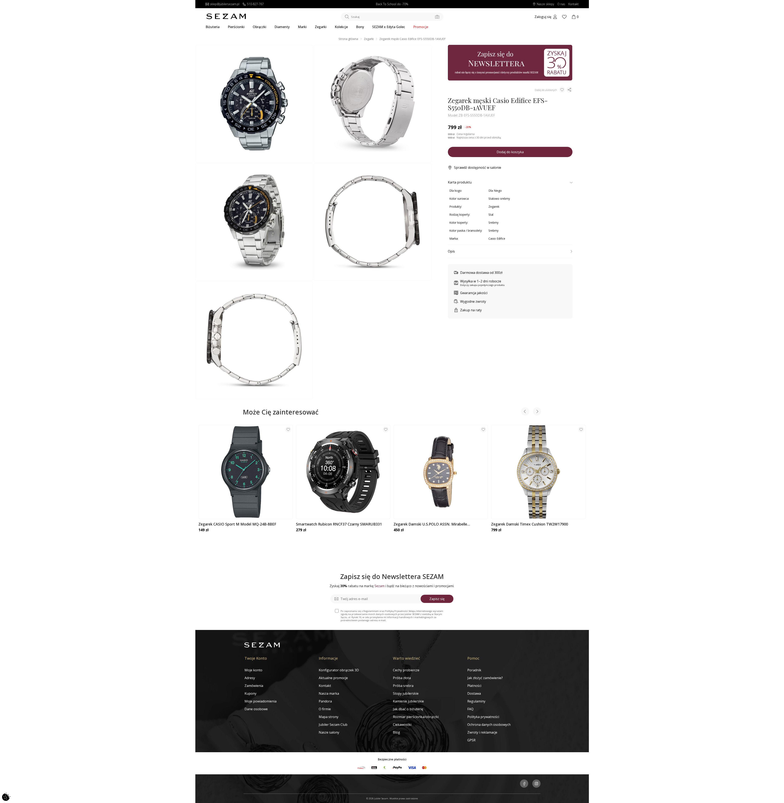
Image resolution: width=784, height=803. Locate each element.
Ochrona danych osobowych (489, 724)
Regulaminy (476, 701)
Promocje (420, 27)
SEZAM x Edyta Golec (388, 27)
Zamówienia (254, 685)
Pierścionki (236, 27)
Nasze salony (329, 732)
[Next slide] (537, 412)
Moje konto (253, 670)
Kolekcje (341, 27)
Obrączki (259, 27)
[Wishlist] (564, 17)
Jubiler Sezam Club (333, 724)
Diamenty (282, 27)
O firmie (325, 709)
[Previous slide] (525, 412)
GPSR (471, 740)
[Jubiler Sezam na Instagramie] (536, 783)
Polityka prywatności (483, 717)
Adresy (250, 678)
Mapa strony (328, 717)
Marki (302, 27)
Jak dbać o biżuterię (408, 709)
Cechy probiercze (406, 670)
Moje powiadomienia (261, 701)
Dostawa (474, 693)
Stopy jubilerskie (406, 693)
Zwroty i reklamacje (482, 732)
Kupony (250, 693)
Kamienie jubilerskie (408, 701)
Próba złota (402, 678)
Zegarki (321, 27)
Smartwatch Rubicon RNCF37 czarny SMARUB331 (339, 524)
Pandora (325, 701)
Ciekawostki (402, 724)
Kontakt (573, 4)
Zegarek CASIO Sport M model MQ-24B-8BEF (237, 524)
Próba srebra (403, 685)
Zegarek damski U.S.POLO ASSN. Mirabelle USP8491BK (430, 524)
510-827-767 (255, 4)
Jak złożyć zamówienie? (485, 678)
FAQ (470, 709)
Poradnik (474, 670)
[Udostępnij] (569, 90)
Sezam (379, 586)
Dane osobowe (256, 709)
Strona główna (348, 39)
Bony (360, 27)
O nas (561, 4)
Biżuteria (213, 27)
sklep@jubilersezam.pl (224, 4)
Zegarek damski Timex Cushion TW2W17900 (529, 524)
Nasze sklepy (545, 4)
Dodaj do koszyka (510, 152)
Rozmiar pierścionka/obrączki (416, 717)
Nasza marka (329, 693)
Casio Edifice (496, 238)
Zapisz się (437, 599)
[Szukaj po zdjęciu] (437, 17)
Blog (396, 732)
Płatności (474, 685)
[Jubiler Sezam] (226, 18)
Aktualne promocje (333, 678)
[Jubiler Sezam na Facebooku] (524, 783)
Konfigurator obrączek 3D (339, 670)
